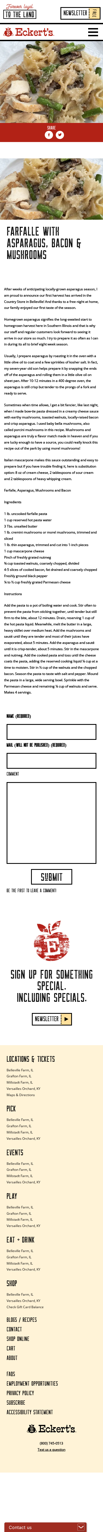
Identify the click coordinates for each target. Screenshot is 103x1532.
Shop (12, 1284)
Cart (11, 1349)
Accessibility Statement (30, 1412)
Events (15, 1153)
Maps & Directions (21, 1095)
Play (12, 1196)
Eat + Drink (21, 1240)
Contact (14, 1329)
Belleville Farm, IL (20, 1070)
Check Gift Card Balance (25, 1307)
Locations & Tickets (31, 1059)
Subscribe (16, 1403)
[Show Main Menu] (93, 32)
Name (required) (19, 716)
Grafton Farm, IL (19, 1076)
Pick (11, 1109)
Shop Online (18, 1339)
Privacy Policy (20, 1393)
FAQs (11, 1374)
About (12, 1358)
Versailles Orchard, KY (23, 1088)
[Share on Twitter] (60, 135)
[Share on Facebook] (49, 135)
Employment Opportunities (32, 1384)
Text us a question (51, 1449)
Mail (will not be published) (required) (36, 745)
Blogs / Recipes (22, 1320)
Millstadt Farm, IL (20, 1082)
